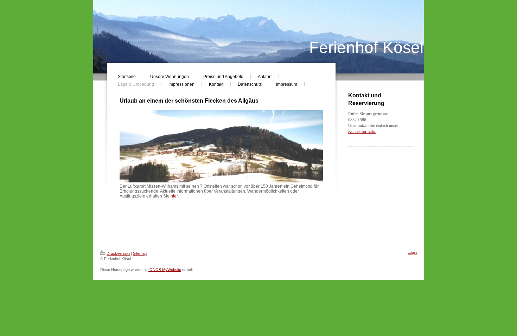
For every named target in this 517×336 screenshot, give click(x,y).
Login (412, 252)
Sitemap (140, 253)
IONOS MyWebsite (164, 269)
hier (174, 196)
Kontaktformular (362, 131)
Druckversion (118, 253)
